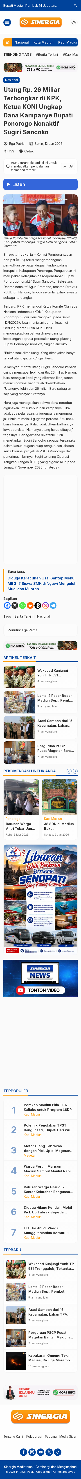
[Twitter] (49, 1452)
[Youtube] (40, 1452)
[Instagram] (45, 605)
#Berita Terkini (47, 54)
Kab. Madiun (68, 42)
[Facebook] (7, 605)
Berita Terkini (24, 616)
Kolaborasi (34, 1436)
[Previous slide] (69, 771)
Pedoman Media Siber (60, 1436)
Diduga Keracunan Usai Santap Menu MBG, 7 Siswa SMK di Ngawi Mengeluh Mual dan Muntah (42, 583)
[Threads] (37, 605)
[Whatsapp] (22, 605)
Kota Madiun (44, 42)
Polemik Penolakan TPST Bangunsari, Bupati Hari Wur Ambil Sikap (48, 1130)
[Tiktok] (57, 1452)
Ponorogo (13, 819)
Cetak (29, 151)
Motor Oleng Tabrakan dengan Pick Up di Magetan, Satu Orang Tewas (47, 1151)
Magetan (30, 1155)
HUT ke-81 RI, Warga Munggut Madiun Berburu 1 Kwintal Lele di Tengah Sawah (49, 1233)
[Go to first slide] (75, 771)
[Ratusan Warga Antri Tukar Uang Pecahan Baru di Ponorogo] (21, 797)
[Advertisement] (40, 1043)
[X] (14, 605)
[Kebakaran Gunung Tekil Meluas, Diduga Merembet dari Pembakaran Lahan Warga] (16, 1361)
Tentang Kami (13, 1436)
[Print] (30, 605)
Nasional (22, 42)
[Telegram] (53, 605)
